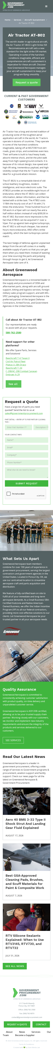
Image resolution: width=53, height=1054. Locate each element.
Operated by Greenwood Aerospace (16, 10)
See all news (15, 966)
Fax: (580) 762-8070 (26, 1013)
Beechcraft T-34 (14, 367)
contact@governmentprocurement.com (27, 1017)
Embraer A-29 (13, 374)
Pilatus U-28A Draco (16, 364)
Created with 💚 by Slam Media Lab (26, 1047)
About (9, 1031)
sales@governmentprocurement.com (24, 413)
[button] (46, 6)
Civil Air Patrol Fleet (15, 361)
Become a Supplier (25, 1035)
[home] (16, 5)
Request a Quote (17, 1024)
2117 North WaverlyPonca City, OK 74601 (27, 1004)
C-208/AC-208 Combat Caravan (21, 371)
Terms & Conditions (26, 1044)
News (22, 1031)
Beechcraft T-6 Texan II (18, 358)
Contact (41, 1024)
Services (36, 1031)
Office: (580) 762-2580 (26, 1010)
